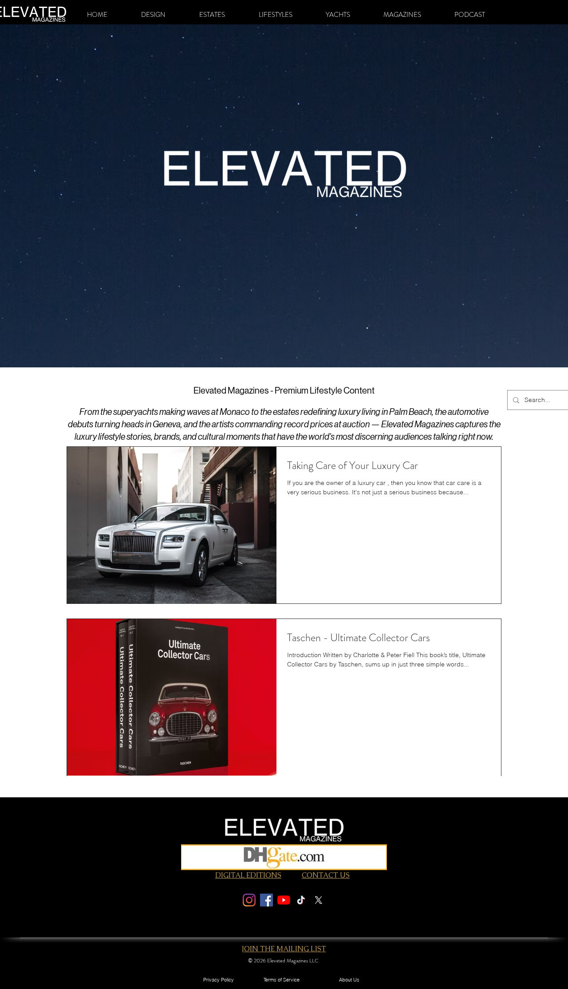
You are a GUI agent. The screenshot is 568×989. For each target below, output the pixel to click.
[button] (153, 14)
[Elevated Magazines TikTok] (301, 900)
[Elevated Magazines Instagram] (249, 900)
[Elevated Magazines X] (318, 900)
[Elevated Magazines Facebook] (266, 900)
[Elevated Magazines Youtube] (283, 900)
